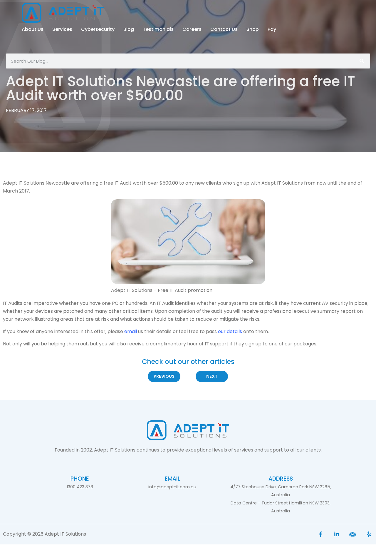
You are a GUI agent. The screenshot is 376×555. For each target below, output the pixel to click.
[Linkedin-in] (337, 534)
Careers (192, 29)
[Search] (361, 61)
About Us (32, 29)
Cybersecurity (98, 29)
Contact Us (224, 29)
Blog (128, 29)
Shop (252, 29)
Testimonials (158, 29)
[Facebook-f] (320, 534)
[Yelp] (369, 534)
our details (230, 331)
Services (62, 29)
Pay (272, 29)
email (130, 331)
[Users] (352, 534)
